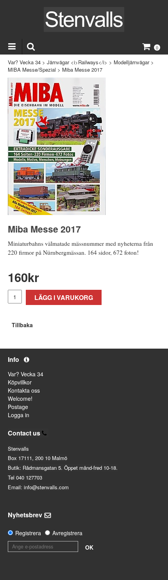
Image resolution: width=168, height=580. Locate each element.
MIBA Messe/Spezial (32, 69)
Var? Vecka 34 (24, 62)
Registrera (28, 533)
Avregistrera (67, 533)
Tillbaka (22, 325)
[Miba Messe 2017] (56, 146)
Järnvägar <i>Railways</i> (77, 62)
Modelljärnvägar (131, 62)
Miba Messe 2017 (82, 69)
